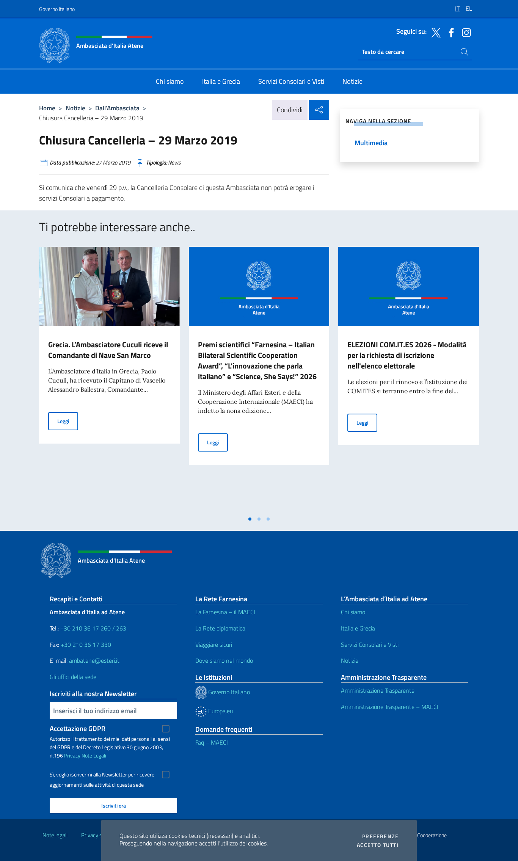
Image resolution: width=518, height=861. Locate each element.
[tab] (249, 519)
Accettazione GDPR (77, 728)
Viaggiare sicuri (213, 644)
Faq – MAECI (211, 742)
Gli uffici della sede (73, 676)
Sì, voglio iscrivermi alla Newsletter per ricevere (102, 774)
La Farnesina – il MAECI (225, 611)
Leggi (67, 421)
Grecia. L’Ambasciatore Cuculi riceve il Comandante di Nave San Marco (108, 350)
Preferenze (380, 836)
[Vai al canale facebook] (449, 31)
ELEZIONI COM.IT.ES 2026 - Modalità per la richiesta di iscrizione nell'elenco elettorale (406, 355)
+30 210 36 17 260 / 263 (93, 628)
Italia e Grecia (358, 628)
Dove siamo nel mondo (224, 660)
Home (47, 108)
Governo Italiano (57, 9)
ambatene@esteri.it (94, 660)
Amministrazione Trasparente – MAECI (389, 706)
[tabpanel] (109, 379)
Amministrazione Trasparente (377, 690)
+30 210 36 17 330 (87, 644)
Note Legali (94, 755)
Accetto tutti (378, 845)
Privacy (72, 755)
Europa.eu (220, 710)
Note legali (54, 835)
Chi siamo (353, 611)
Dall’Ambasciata (117, 108)
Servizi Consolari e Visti (370, 644)
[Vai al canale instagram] (464, 31)
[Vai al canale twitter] (434, 31)
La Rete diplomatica (220, 628)
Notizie (75, 108)
